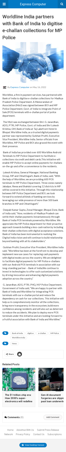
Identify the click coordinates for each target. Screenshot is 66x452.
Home (10, 430)
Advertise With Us (25, 430)
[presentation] (58, 388)
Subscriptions (54, 434)
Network (8, 434)
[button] (4, 4)
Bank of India (17, 333)
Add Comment (52, 417)
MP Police (54, 333)
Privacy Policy (23, 434)
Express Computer (33, 4)
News (14, 343)
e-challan (42, 333)
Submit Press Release (48, 430)
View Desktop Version (34, 445)
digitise (30, 333)
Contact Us (38, 434)
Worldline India (18, 337)
